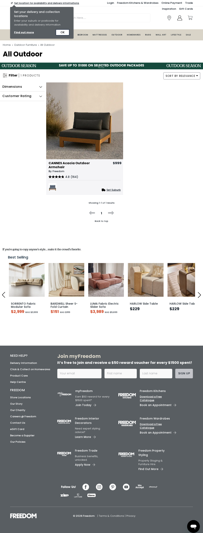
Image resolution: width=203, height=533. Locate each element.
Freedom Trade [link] (86, 451)
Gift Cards (186, 9)
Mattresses (100, 34)
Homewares (134, 34)
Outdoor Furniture (25, 45)
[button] (22, 86)
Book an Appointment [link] (155, 405)
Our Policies (17, 442)
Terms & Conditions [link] (112, 516)
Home (7, 45)
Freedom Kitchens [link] (153, 391)
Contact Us (17, 423)
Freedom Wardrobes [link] (155, 418)
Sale (188, 34)
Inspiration (169, 9)
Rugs (148, 34)
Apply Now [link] (82, 465)
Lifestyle (176, 34)
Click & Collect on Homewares (30, 369)
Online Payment (171, 3)
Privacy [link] (130, 516)
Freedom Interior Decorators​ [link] (87, 421)
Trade (189, 3)
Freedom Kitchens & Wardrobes (137, 3)
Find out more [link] (24, 32)
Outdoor (116, 34)
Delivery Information (23, 363)
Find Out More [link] (148, 469)
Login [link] (110, 3)
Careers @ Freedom (23, 416)
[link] (169, 18)
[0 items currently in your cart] (190, 17)
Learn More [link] (83, 437)
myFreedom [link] (84, 391)
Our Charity (17, 410)
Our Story (16, 404)
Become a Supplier (22, 435)
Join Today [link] (83, 405)
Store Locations (20, 397)
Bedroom (83, 34)
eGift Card (17, 429)
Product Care (19, 376)
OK (62, 32)
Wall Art (161, 34)
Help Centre (18, 382)
